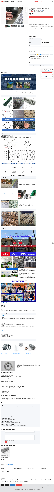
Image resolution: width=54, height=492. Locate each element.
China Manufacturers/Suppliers (21, 487)
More (1, 482)
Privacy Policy (38, 489)
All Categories (3, 3)
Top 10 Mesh (16, 481)
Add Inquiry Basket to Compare (14, 28)
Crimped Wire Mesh (12, 476)
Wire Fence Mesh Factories (18, 479)
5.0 (45, 70)
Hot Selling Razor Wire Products (43, 468)
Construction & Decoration (6, 5)
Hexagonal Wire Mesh (15, 5)
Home (1, 5)
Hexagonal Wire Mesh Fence (48, 479)
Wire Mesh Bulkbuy (26, 481)
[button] (34, 1)
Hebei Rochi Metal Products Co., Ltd (35, 10)
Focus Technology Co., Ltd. (22, 489)
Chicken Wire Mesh (25, 476)
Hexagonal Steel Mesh (33, 479)
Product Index (39, 487)
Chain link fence (2, 467)
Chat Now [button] (48, 19)
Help (40, 3)
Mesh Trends (21, 481)
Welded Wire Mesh (29, 467)
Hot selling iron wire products (30, 468)
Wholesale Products (27, 487)
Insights (42, 487)
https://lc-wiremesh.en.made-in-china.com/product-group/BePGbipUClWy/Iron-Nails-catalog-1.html (18, 354)
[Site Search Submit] (36, 1)
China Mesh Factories (3, 479)
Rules (52, 3)
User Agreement (31, 489)
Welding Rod (2, 468)
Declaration (35, 489)
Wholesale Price (31, 487)
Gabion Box (41, 467)
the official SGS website (18, 360)
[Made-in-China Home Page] (5, 1)
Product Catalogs (11, 464)
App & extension (44, 3)
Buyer (36, 3)
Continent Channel (35, 487)
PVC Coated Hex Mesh (18, 476)
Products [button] (12, 1)
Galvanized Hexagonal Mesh (22, 5)
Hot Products (12, 487)
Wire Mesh (11, 5)
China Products (15, 487)
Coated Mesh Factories (10, 479)
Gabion (2, 476)
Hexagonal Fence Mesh (11, 481)
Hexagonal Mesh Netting (4, 481)
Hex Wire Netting (30, 476)
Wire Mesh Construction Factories (26, 479)
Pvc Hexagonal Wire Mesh (41, 479)
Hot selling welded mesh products (18, 468)
